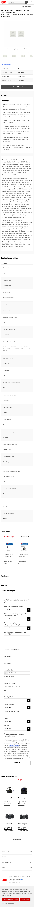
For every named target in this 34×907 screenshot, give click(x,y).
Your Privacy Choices (14, 879)
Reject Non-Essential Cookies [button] (11, 899)
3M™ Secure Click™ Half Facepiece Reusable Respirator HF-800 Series (10, 803)
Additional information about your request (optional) (15, 633)
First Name (7, 656)
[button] (8, 903)
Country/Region (9, 697)
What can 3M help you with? (13, 606)
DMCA (28, 876)
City (5, 690)
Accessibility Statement (15, 877)
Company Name (9, 677)
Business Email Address (12, 650)
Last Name (7, 663)
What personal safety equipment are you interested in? (16, 615)
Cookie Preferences (14, 880)
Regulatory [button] (7, 862)
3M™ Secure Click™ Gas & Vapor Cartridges (9, 829)
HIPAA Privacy (21, 876)
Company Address (10, 683)
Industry (6, 718)
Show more (17, 839)
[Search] (26, 2)
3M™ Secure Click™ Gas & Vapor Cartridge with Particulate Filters (23, 829)
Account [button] (27, 6)
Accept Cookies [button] (25, 899)
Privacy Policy (14, 746)
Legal (10, 876)
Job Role (6, 725)
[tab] (9, 537)
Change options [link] (6, 64)
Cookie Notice (6, 895)
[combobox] (6, 673)
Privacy (15, 876)
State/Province (9, 704)
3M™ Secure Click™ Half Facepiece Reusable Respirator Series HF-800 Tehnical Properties (23, 556)
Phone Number (9, 670)
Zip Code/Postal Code (11, 711)
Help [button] (4, 867)
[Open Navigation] (31, 2)
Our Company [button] (8, 851)
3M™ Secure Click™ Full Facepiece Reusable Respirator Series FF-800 (9, 556)
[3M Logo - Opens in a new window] (3, 2)
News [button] (4, 857)
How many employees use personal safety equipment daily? (15, 624)
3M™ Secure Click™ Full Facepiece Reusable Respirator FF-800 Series (24, 803)
